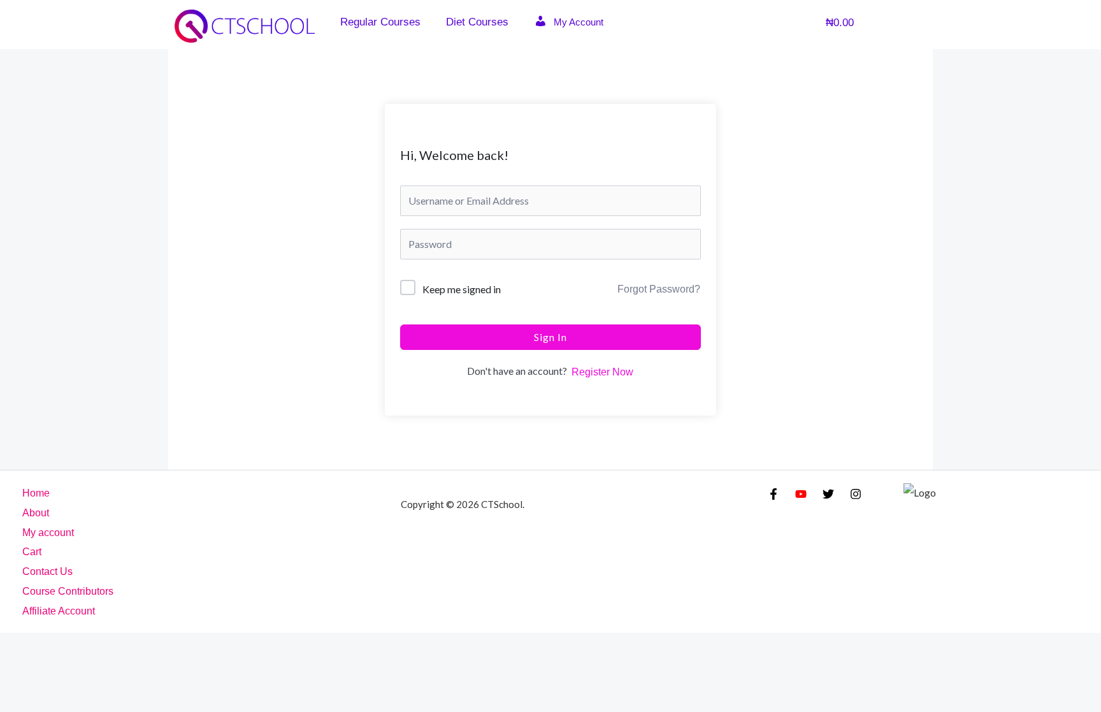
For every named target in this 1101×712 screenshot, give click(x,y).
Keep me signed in (461, 289)
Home (36, 493)
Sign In (550, 337)
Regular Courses (380, 22)
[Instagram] (855, 494)
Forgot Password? (658, 289)
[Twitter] (828, 494)
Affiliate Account (58, 611)
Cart (31, 551)
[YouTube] (801, 494)
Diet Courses (477, 22)
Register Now (602, 372)
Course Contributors (67, 591)
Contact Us (47, 571)
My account (48, 532)
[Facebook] (773, 494)
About (35, 512)
